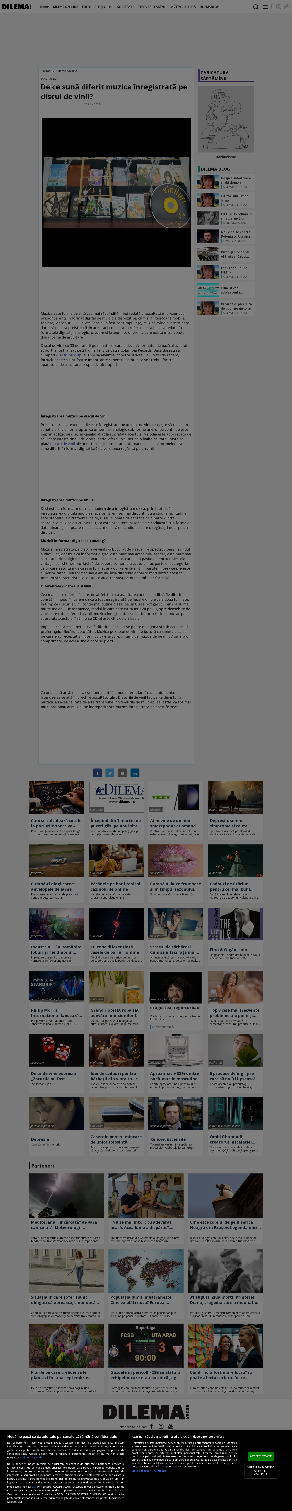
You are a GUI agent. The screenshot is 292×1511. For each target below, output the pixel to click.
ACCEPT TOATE (261, 1456)
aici (34, 1486)
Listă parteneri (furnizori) (149, 1471)
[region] (146, 1470)
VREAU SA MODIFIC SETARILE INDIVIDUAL (261, 1470)
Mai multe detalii (31, 1457)
